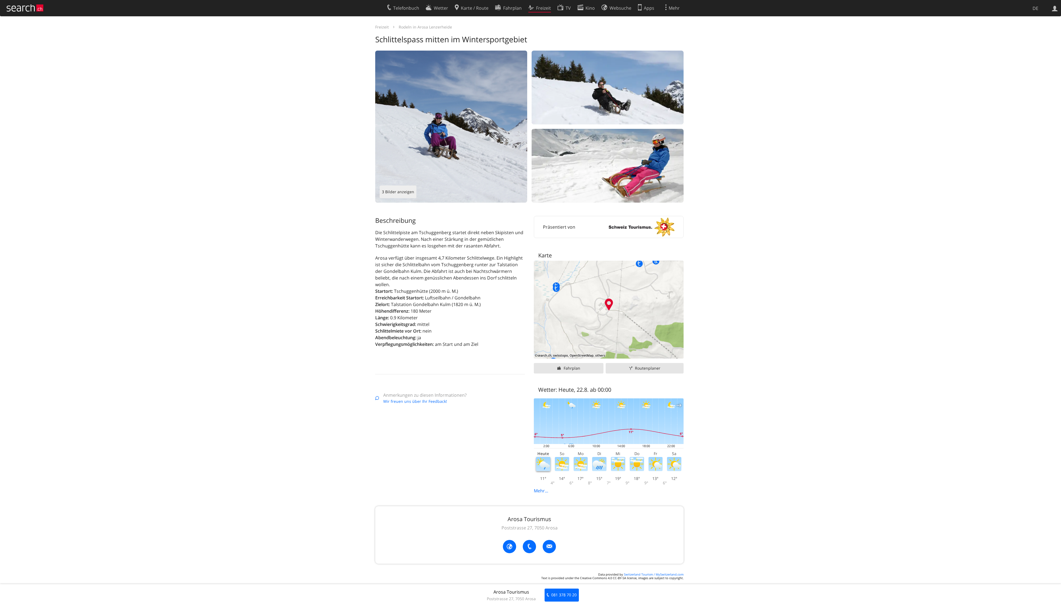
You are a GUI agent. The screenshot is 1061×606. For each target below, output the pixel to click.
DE (1035, 8)
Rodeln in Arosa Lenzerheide (425, 27)
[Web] (509, 546)
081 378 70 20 (564, 594)
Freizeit (382, 27)
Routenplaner (647, 368)
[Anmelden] (1055, 8)
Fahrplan (572, 368)
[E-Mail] (549, 546)
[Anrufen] (529, 546)
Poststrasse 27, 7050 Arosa (529, 528)
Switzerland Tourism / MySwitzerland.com (654, 574)
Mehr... (541, 491)
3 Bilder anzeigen (398, 191)
